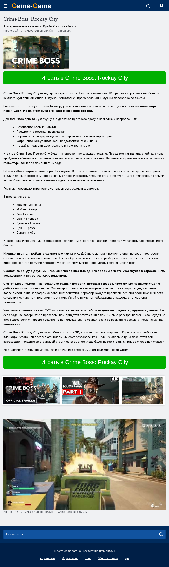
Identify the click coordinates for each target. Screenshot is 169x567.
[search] (161, 534)
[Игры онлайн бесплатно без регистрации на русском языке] (31, 5)
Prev (9, 390)
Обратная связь (108, 558)
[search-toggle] (148, 6)
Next (159, 390)
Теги (88, 558)
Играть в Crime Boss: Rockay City (84, 77)
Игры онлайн (70, 558)
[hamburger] (5, 6)
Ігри (127, 558)
